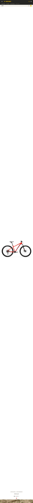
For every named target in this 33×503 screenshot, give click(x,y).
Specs (29, 5)
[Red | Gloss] (16, 498)
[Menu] (1, 1)
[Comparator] (31, 1)
